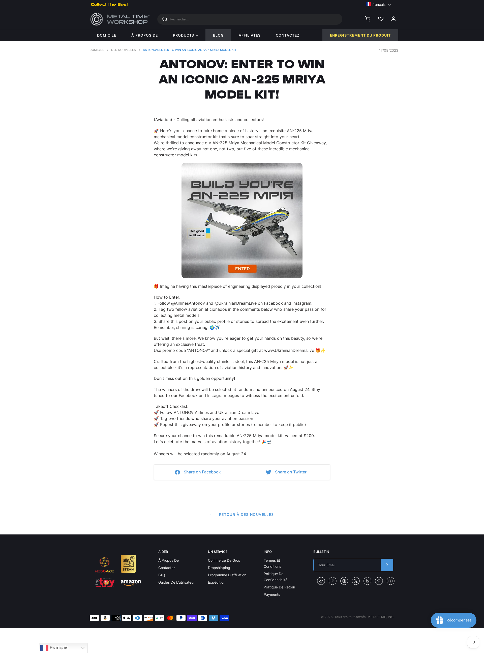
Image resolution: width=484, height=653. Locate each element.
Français (58, 647)
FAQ (161, 575)
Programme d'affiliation (227, 575)
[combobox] (249, 19)
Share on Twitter (291, 471)
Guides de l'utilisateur (176, 582)
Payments (272, 594)
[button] (379, 4)
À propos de (168, 560)
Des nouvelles (123, 50)
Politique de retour (279, 587)
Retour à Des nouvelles (246, 514)
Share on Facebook (202, 471)
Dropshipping (219, 567)
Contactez (166, 567)
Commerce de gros (224, 560)
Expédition (216, 582)
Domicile (96, 50)
